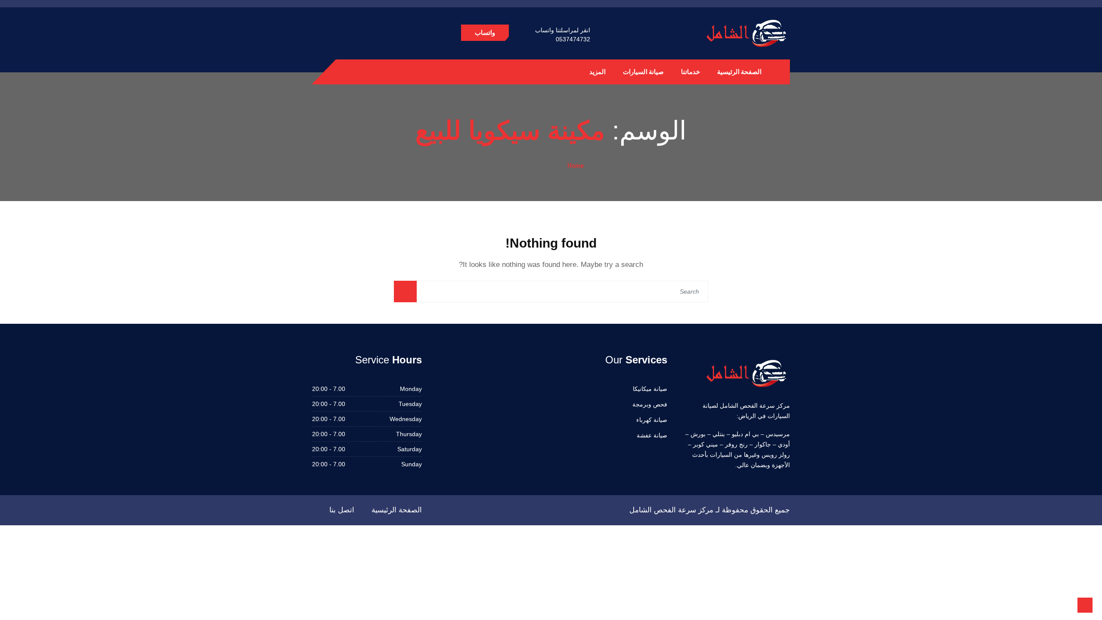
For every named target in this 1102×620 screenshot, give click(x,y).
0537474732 (573, 39)
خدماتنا (690, 72)
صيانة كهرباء (651, 419)
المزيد (597, 72)
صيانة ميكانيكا (650, 388)
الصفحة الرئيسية (739, 72)
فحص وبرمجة (649, 404)
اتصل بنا (341, 510)
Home (575, 165)
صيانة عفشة (652, 435)
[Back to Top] (1085, 605)
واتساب (485, 32)
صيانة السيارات (643, 72)
